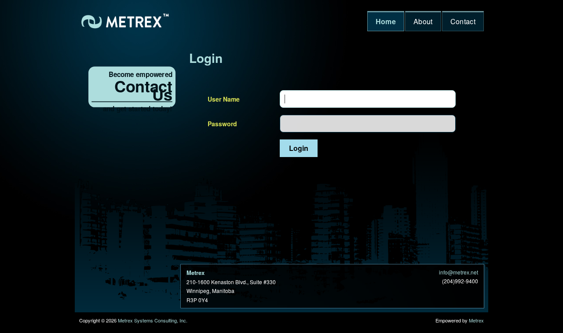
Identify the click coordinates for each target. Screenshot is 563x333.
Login (206, 58)
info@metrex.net (458, 272)
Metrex (476, 320)
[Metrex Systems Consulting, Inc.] (125, 21)
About (423, 21)
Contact (462, 21)
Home (386, 21)
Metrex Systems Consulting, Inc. (152, 320)
